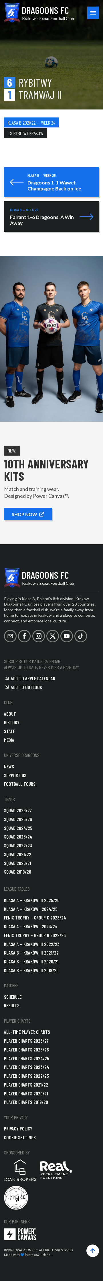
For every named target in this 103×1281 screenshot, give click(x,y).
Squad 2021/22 (17, 854)
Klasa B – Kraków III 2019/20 (31, 970)
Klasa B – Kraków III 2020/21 (31, 961)
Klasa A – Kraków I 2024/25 (31, 909)
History (11, 722)
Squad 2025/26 (18, 819)
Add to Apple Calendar (33, 678)
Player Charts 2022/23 (26, 1076)
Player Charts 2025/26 (26, 1049)
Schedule (12, 997)
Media (9, 740)
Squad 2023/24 (18, 836)
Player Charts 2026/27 (26, 1041)
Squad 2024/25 (18, 828)
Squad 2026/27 (18, 810)
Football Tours (19, 784)
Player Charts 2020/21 (26, 1093)
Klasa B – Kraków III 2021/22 (31, 952)
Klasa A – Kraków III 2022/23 (32, 944)
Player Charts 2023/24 (26, 1067)
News (9, 766)
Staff (9, 731)
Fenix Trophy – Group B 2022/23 (35, 935)
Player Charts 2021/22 (26, 1084)
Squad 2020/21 (17, 863)
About (10, 713)
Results (11, 1005)
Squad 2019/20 (17, 871)
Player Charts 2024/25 (26, 1058)
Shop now (24, 514)
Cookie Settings (20, 1137)
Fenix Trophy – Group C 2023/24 (35, 917)
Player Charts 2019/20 (26, 1102)
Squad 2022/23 (18, 845)
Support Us (15, 775)
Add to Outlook (26, 687)
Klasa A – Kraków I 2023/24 (31, 926)
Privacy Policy (18, 1128)
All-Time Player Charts (27, 1032)
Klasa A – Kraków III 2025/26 (32, 900)
